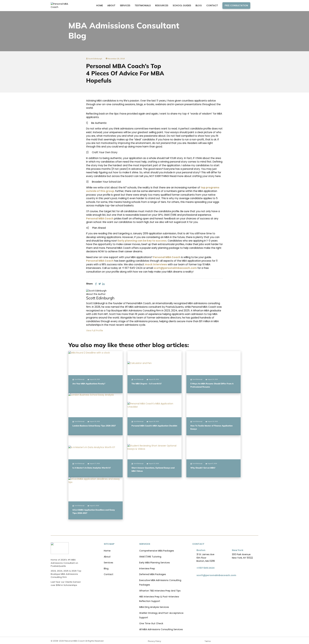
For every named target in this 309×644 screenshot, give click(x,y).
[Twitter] (100, 284)
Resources (161, 5)
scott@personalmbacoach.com (175, 268)
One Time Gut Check (151, 623)
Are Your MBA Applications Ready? (88, 383)
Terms (208, 641)
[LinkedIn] (103, 284)
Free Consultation (236, 5)
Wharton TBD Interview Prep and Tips (160, 590)
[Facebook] (96, 284)
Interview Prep (147, 568)
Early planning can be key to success (142, 240)
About (111, 5)
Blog (199, 5)
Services (125, 5)
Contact (212, 5)
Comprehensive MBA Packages (156, 550)
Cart (255, 5)
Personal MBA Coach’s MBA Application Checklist (154, 425)
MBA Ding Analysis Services (154, 607)
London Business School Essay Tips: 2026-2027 (94, 425)
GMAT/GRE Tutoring (150, 556)
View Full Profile (94, 330)
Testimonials (143, 5)
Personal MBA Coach (99, 218)
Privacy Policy (154, 641)
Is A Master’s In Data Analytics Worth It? (91, 468)
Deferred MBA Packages (152, 574)
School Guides (182, 5)
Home (99, 5)
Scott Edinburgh (95, 58)
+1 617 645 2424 (206, 567)
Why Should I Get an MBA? (202, 468)
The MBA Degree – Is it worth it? (146, 383)
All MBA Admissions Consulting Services (161, 629)
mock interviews (156, 264)
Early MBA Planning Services (154, 562)
